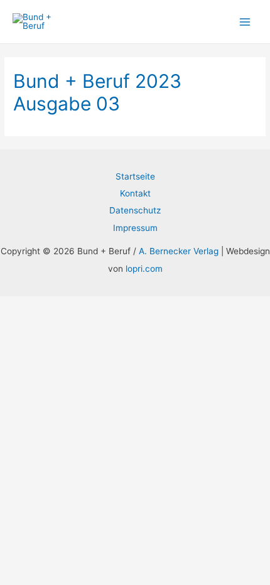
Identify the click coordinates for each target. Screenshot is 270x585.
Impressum (135, 228)
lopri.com (144, 269)
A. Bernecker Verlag (179, 251)
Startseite (135, 176)
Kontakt (135, 193)
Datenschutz (135, 210)
